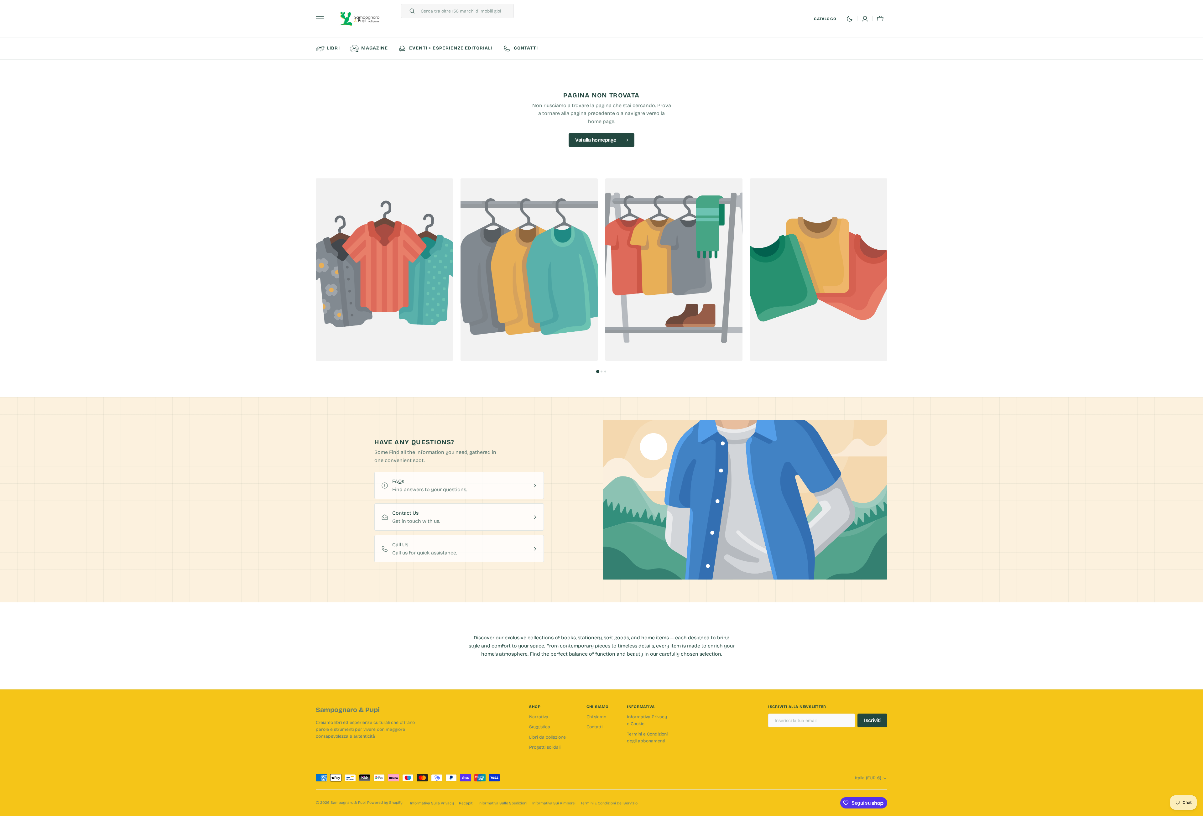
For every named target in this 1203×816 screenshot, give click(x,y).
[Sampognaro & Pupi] (359, 19)
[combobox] (465, 11)
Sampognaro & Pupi (348, 802)
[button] (865, 19)
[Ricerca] (409, 11)
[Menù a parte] (322, 19)
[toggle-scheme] (850, 19)
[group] (384, 269)
